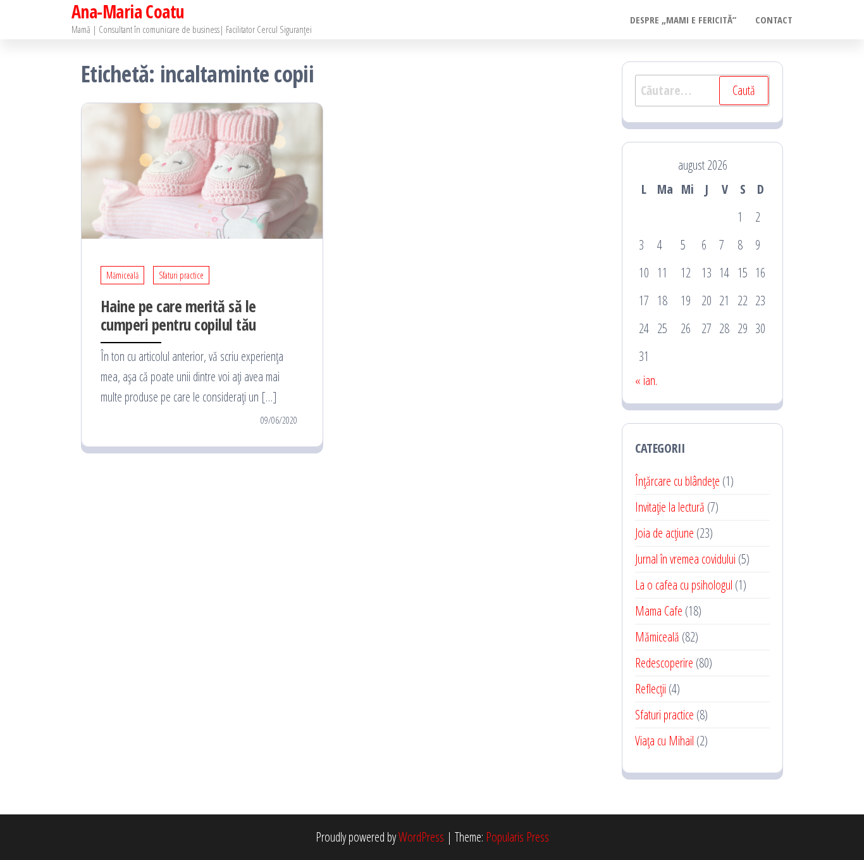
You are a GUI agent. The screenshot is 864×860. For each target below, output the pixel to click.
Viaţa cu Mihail (664, 740)
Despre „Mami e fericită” (683, 19)
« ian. (646, 380)
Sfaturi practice (181, 275)
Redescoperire (664, 662)
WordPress (421, 836)
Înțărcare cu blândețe (677, 481)
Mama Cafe (658, 610)
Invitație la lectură (670, 506)
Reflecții (650, 688)
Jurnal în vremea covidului (685, 558)
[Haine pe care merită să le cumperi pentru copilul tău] (202, 169)
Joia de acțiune (664, 532)
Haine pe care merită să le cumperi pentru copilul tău (178, 315)
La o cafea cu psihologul (683, 584)
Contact (774, 19)
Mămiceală (122, 275)
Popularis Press (517, 836)
